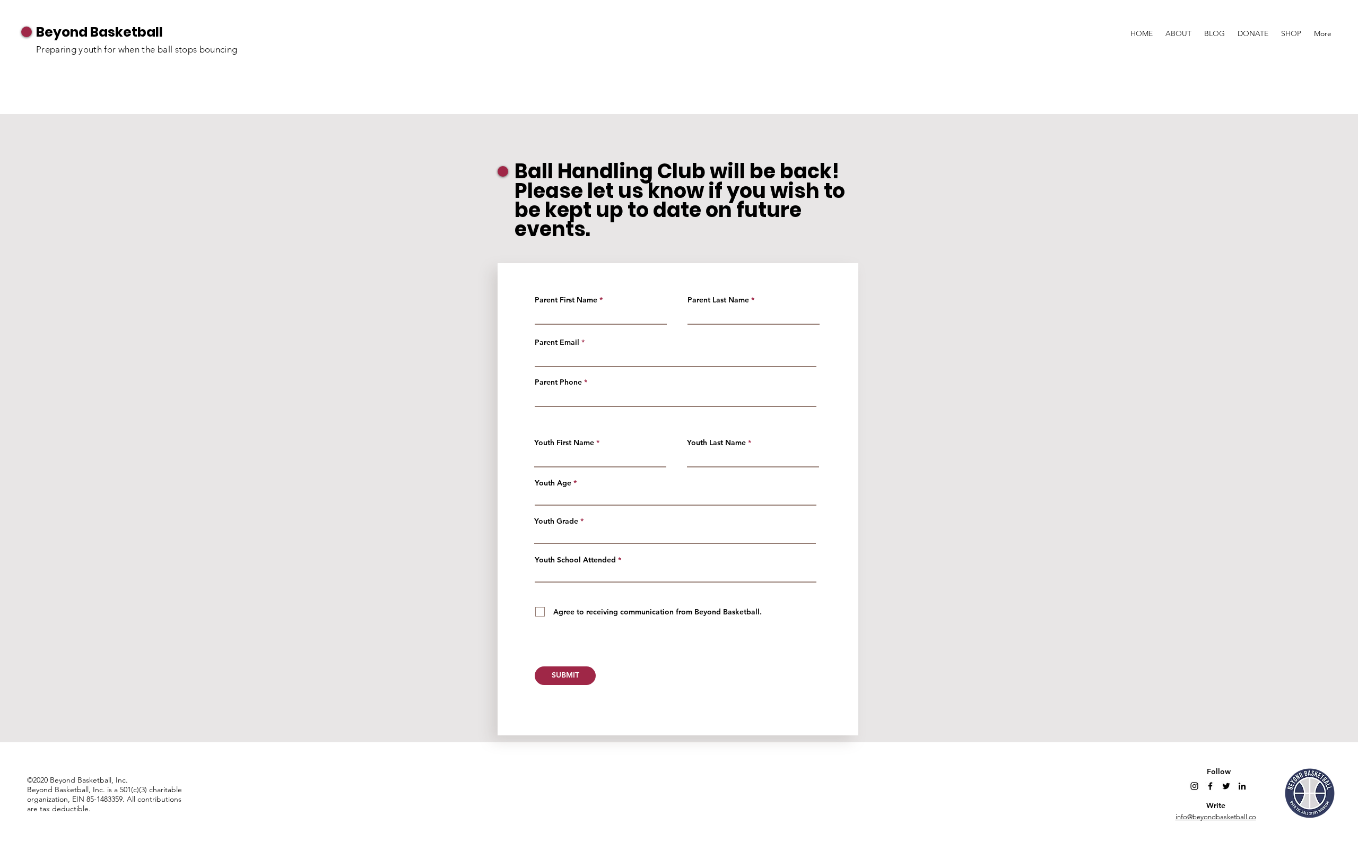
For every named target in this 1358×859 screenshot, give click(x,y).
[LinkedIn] (1242, 786)
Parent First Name (566, 299)
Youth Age (553, 483)
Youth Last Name (716, 442)
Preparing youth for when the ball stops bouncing (136, 49)
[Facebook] (1210, 786)
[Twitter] (1226, 786)
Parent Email (557, 342)
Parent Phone (558, 382)
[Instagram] (1194, 786)
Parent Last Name (718, 299)
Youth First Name (564, 442)
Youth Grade (556, 521)
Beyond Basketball (99, 32)
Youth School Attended (575, 559)
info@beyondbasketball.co (1216, 817)
